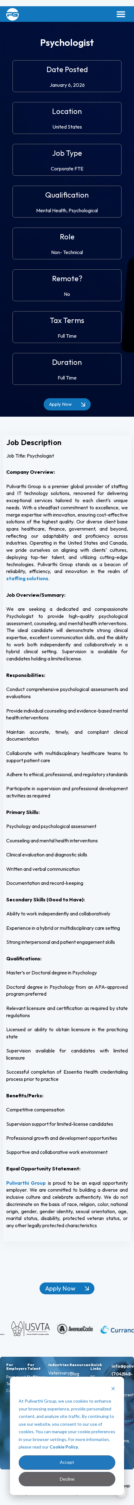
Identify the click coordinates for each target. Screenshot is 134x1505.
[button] (121, 14)
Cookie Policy (64, 1446)
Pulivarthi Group (26, 1183)
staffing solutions (27, 578)
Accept (67, 1462)
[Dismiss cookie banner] (113, 1389)
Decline (67, 1479)
